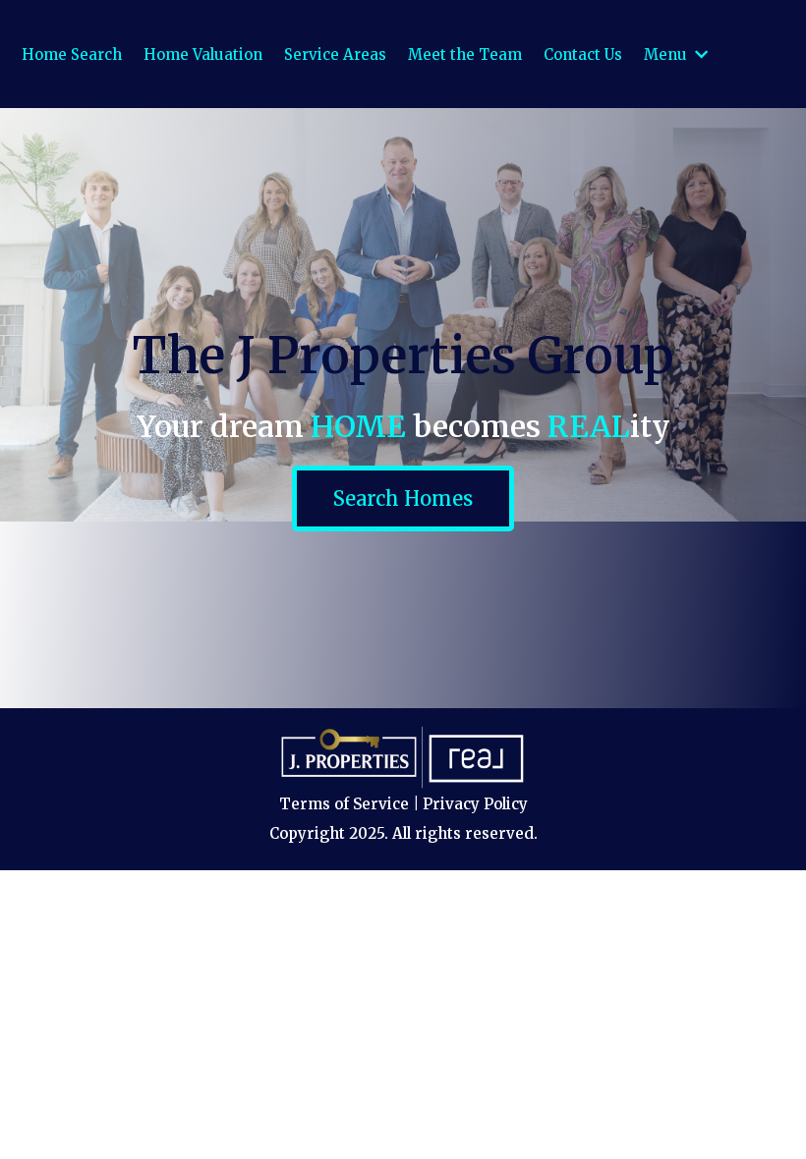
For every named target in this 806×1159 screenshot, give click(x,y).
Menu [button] (667, 54)
